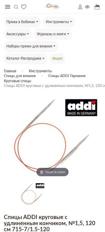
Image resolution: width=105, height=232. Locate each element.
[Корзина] (97, 7)
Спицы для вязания (20, 76)
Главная (10, 71)
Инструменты (40, 71)
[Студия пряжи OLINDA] (52, 7)
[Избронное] (24, 7)
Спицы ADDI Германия (67, 76)
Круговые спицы (17, 81)
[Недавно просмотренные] (89, 7)
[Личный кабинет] (81, 7)
